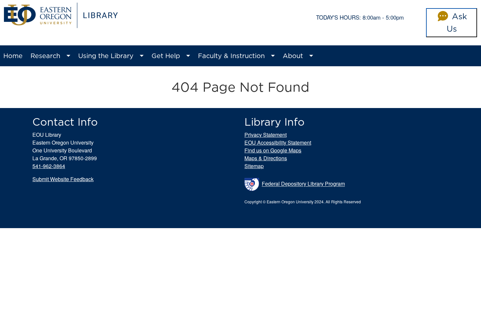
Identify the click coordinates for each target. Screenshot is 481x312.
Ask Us (457, 22)
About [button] (293, 56)
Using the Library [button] (106, 56)
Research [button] (45, 56)
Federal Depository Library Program (303, 184)
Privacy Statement (265, 134)
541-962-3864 (48, 166)
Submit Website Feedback (63, 179)
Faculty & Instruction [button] (231, 56)
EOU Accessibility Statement (277, 142)
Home (13, 56)
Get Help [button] (165, 56)
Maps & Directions (265, 158)
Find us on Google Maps (272, 150)
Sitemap (254, 166)
